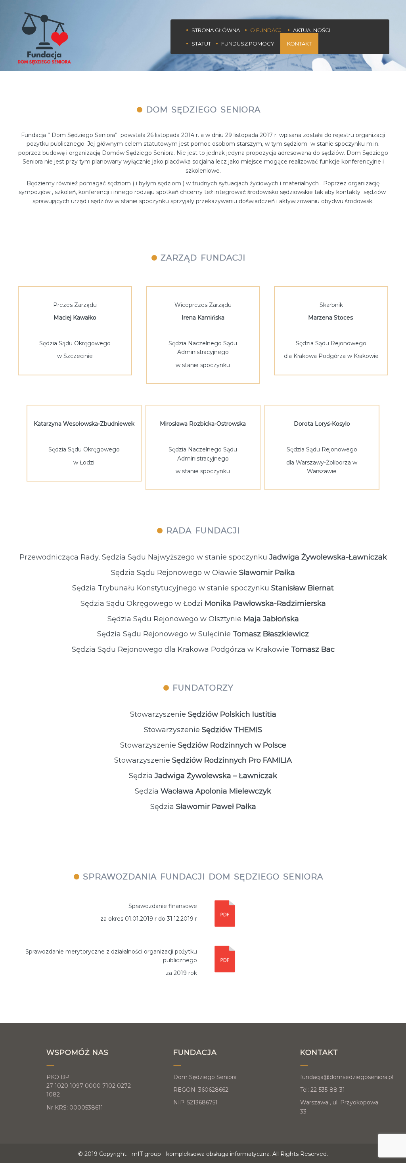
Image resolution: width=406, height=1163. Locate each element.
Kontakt (299, 43)
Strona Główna (216, 30)
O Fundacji (266, 30)
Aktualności (311, 30)
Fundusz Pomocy (247, 43)
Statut (201, 43)
